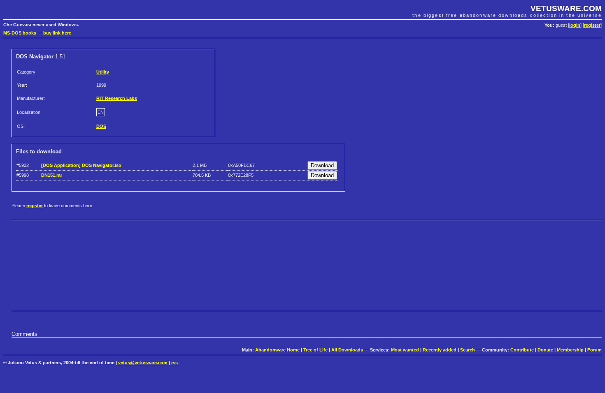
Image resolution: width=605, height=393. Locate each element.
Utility (102, 71)
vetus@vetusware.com (143, 362)
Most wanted (405, 349)
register (592, 25)
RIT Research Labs (116, 98)
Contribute (522, 349)
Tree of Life (315, 349)
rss (174, 362)
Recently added (439, 349)
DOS (101, 126)
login (574, 25)
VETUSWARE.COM (566, 8)
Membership (570, 349)
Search (467, 349)
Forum (594, 349)
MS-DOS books (19, 32)
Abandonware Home (277, 349)
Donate (545, 349)
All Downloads (347, 349)
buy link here (57, 32)
